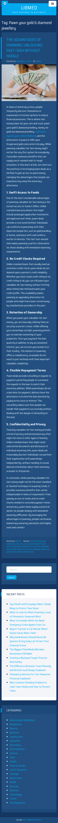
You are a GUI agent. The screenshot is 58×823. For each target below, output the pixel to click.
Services (14, 790)
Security (14, 786)
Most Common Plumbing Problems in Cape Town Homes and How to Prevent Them (30, 686)
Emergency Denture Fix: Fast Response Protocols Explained (30, 676)
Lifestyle (14, 774)
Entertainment (17, 749)
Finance (18, 541)
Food (12, 757)
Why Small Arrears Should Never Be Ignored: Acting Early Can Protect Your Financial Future (29, 641)
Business (14, 733)
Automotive (16, 724)
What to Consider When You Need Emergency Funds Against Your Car (27, 623)
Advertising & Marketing (22, 720)
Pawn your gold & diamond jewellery (33, 549)
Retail (13, 782)
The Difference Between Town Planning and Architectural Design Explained (30, 668)
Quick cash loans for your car (20, 552)
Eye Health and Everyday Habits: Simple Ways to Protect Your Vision (30, 606)
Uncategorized (17, 803)
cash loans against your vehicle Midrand (26, 134)
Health (13, 761)
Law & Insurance (18, 770)
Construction (16, 737)
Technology (16, 794)
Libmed (29, 7)
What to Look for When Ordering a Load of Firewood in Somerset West (30, 614)
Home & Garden (18, 766)
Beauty (13, 728)
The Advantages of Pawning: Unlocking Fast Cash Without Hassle (24, 48)
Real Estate (16, 778)
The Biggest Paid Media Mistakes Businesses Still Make (27, 651)
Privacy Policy (36, 820)
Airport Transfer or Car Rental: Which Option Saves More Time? (29, 631)
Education (15, 741)
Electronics (15, 745)
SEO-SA (25, 820)
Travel (13, 799)
